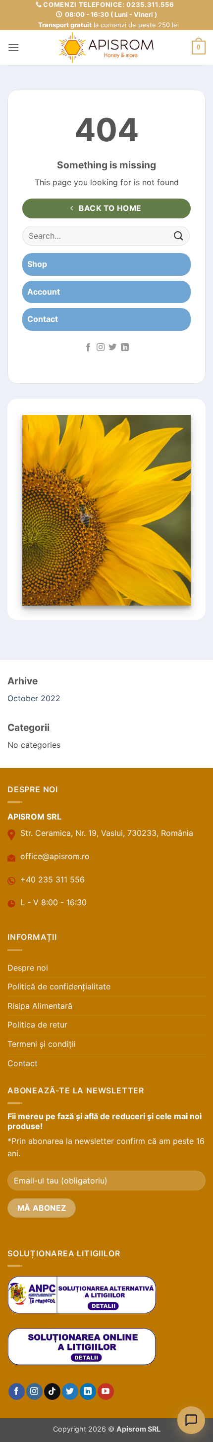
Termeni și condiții (41, 1044)
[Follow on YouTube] (106, 1391)
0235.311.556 (150, 4)
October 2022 (33, 698)
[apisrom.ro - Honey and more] (106, 47)
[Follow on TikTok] (52, 1391)
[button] (13, 47)
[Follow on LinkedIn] (125, 347)
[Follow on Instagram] (101, 347)
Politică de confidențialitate (58, 986)
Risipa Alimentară (39, 1006)
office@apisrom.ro (55, 856)
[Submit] (179, 236)
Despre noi (27, 968)
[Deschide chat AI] (191, 1420)
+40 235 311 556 (52, 879)
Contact (22, 1063)
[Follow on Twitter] (112, 347)
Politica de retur (37, 1025)
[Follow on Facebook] (88, 347)
